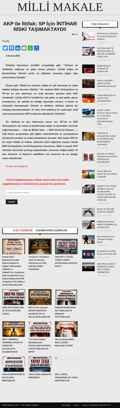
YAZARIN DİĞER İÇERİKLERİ (51, 230)
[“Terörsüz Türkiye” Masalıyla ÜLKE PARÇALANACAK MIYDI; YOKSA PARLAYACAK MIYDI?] (39, 329)
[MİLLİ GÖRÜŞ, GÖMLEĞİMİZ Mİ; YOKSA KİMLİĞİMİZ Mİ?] (66, 364)
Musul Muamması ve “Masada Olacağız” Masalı (106, 239)
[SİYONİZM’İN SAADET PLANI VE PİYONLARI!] (88, 254)
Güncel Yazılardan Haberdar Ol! (96, 405)
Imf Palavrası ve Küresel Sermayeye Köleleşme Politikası (107, 36)
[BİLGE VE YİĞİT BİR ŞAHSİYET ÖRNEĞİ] (88, 212)
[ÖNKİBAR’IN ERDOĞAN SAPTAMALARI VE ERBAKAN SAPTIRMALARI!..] (66, 297)
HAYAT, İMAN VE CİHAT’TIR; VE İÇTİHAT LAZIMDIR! (107, 174)
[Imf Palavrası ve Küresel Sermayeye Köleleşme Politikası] (88, 36)
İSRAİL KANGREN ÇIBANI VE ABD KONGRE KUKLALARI (106, 83)
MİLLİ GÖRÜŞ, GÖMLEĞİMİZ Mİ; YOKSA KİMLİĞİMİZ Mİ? (66, 377)
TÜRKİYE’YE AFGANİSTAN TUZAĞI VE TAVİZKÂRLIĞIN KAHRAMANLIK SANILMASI (106, 139)
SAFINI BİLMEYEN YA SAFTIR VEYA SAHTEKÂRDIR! (106, 98)
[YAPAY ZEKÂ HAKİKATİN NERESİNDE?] (39, 364)
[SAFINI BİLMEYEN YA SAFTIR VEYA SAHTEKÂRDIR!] (88, 98)
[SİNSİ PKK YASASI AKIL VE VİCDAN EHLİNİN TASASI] (13, 297)
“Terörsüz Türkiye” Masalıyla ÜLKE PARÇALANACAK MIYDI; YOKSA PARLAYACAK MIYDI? (39, 345)
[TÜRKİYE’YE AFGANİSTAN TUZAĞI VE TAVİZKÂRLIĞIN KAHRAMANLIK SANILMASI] (88, 136)
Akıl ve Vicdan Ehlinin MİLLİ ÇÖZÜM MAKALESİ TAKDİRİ (64, 342)
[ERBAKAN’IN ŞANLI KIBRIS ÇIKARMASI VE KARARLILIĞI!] (88, 224)
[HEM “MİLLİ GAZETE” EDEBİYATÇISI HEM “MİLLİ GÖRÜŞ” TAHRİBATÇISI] (88, 267)
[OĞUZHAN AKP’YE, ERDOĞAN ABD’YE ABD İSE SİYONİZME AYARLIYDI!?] (88, 51)
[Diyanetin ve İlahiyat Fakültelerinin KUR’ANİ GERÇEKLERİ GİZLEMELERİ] (88, 156)
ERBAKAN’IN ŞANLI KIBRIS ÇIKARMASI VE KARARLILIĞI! (107, 224)
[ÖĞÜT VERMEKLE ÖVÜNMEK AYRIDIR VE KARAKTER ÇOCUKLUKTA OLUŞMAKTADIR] (13, 329)
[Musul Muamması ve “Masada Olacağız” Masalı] (88, 239)
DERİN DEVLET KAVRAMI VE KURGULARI (104, 69)
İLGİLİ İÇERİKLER (22, 230)
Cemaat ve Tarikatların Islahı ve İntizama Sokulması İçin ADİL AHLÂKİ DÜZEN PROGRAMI (38, 263)
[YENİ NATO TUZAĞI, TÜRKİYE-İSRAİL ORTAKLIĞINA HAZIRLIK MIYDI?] (66, 246)
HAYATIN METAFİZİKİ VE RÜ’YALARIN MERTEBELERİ (13, 377)
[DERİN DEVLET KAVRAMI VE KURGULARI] (88, 69)
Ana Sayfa (66, 405)
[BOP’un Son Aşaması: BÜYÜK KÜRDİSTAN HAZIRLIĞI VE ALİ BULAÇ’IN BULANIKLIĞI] (39, 297)
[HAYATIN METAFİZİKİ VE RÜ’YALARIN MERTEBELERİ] (13, 364)
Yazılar (76, 405)
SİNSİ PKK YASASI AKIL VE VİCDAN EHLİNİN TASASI (13, 310)
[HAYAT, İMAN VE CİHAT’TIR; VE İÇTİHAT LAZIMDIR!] (88, 174)
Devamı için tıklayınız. (17, 166)
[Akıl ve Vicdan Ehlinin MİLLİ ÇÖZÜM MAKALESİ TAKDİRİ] (66, 329)
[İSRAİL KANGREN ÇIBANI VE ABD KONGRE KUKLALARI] (88, 83)
